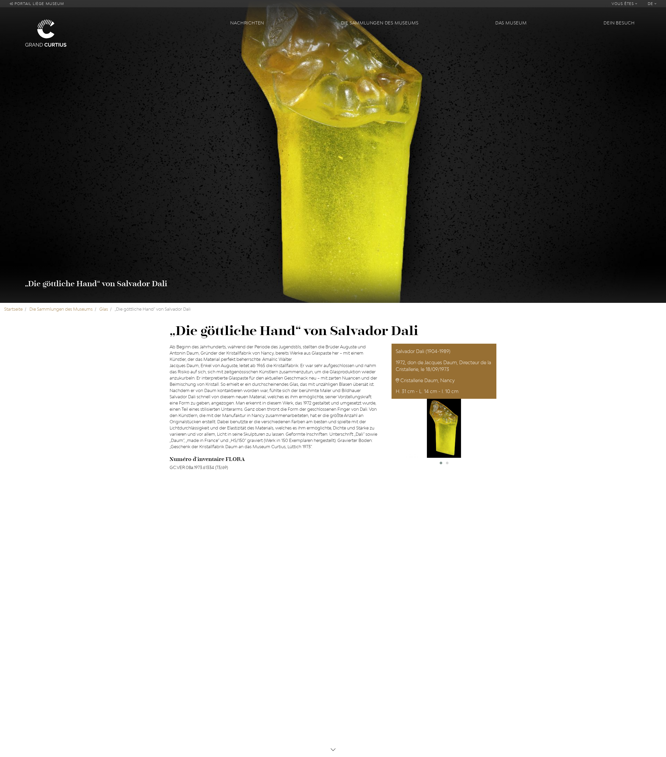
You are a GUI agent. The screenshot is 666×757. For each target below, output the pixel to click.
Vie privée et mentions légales (365, 656)
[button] (441, 463)
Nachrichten (247, 22)
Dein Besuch (619, 22)
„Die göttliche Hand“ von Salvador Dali (96, 284)
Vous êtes (623, 4)
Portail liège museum (38, 4)
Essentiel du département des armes (289, 664)
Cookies (344, 647)
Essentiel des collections (276, 656)
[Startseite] (124, 33)
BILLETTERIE (431, 695)
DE (651, 4)
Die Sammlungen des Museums (380, 22)
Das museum (511, 22)
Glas (103, 309)
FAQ (340, 639)
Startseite (13, 309)
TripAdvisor (181, 647)
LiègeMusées (266, 639)
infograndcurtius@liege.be (446, 681)
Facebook (179, 639)
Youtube (178, 656)
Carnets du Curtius (271, 647)
